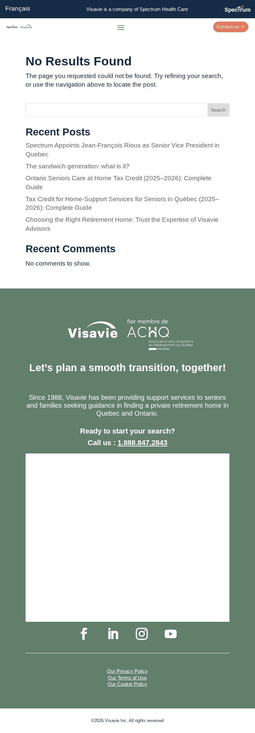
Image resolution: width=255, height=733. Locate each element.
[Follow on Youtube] (171, 634)
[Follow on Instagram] (142, 634)
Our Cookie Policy (127, 684)
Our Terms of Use (127, 678)
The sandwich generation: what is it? (77, 166)
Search (218, 110)
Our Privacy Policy (127, 671)
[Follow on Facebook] (84, 634)
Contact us (227, 26)
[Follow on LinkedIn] (113, 634)
